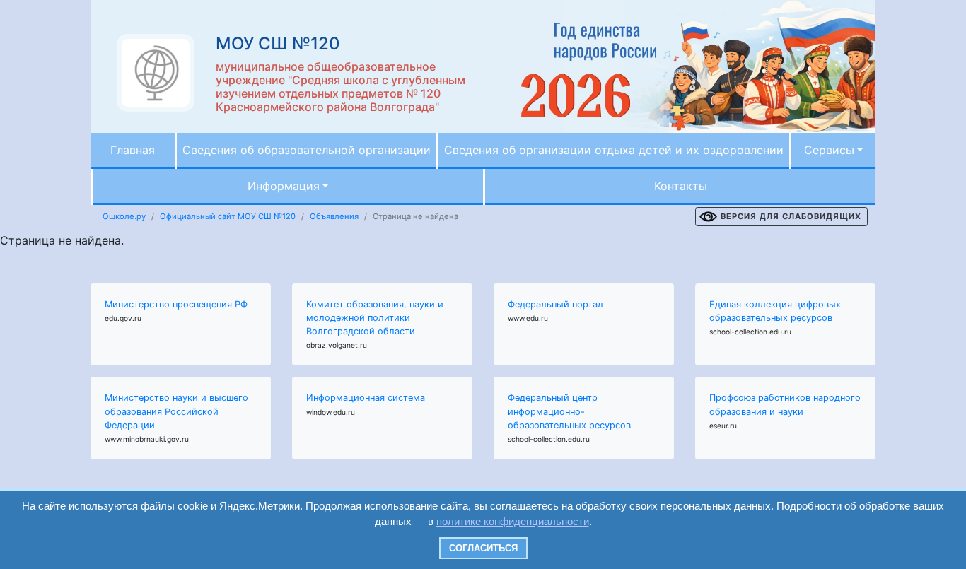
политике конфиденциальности (512, 521)
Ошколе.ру (124, 216)
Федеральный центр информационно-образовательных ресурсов (569, 411)
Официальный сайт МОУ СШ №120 (228, 216)
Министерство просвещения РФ (176, 304)
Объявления (334, 216)
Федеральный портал (555, 304)
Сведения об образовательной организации (306, 150)
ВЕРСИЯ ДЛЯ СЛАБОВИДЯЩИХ (791, 216)
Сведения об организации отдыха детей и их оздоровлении (614, 150)
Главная (132, 150)
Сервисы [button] (829, 150)
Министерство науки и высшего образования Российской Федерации (176, 411)
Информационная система (365, 397)
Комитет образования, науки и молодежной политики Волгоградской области (374, 317)
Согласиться (483, 548)
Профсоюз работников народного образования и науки (785, 404)
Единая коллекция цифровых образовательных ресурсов (775, 311)
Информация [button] (284, 186)
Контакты (680, 186)
